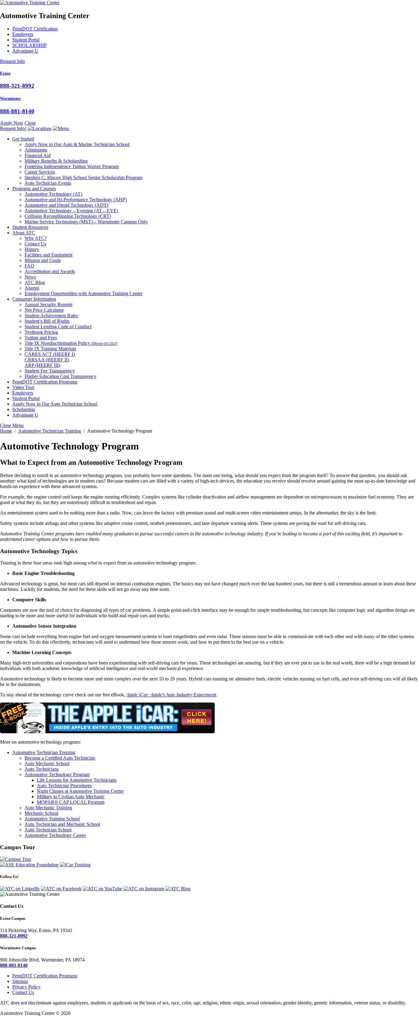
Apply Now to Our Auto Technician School (54, 403)
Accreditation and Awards (50, 271)
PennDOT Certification (35, 28)
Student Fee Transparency (50, 370)
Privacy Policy (26, 986)
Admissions (36, 149)
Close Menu (12, 425)
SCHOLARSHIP (29, 45)
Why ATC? (36, 238)
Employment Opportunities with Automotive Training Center (83, 293)
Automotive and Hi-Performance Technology (76, 199)
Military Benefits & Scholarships (56, 161)
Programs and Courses (34, 188)
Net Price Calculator (44, 310)
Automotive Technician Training (43, 752)
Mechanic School (41, 813)
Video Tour (23, 387)
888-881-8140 (17, 111)
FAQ (29, 265)
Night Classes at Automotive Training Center (80, 791)
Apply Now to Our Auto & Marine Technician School (77, 144)
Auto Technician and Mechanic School (62, 824)
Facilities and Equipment (48, 254)
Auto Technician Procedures (64, 785)
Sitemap (20, 981)
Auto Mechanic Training (48, 807)
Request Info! (13, 128)
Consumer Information (34, 299)
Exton (5, 73)
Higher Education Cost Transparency (60, 376)
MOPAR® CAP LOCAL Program (70, 802)
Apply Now (11, 122)
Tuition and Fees (41, 337)
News (30, 276)
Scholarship (23, 409)
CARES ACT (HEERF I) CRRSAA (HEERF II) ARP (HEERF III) (50, 360)
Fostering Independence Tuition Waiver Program (72, 166)
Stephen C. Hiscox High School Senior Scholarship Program (83, 177)
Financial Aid (38, 155)
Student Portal (26, 39)
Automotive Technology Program (57, 774)
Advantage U (25, 50)
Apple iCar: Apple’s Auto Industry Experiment (171, 694)
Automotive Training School (52, 818)
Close (30, 122)
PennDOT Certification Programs (44, 381)
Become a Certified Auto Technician (60, 758)
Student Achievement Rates (51, 315)
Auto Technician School (48, 829)
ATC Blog (35, 282)
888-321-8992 (17, 86)
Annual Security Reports (48, 304)
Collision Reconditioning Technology (68, 216)
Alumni (32, 288)
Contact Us (35, 243)
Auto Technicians (42, 769)
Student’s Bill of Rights (47, 321)
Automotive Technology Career (55, 835)
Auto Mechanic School (47, 763)
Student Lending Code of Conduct (58, 326)
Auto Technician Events (48, 183)
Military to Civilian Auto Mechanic (71, 796)
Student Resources (30, 227)
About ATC (23, 232)
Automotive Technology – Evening (71, 210)
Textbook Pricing (41, 332)
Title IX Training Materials (50, 348)
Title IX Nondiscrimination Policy (71, 343)
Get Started (23, 138)
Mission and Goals (43, 260)
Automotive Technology (53, 194)
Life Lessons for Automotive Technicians (77, 780)
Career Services (40, 172)
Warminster (10, 98)
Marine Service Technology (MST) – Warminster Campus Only (86, 221)
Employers (22, 34)
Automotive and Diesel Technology (66, 205)
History (32, 249)
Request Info (12, 61)
